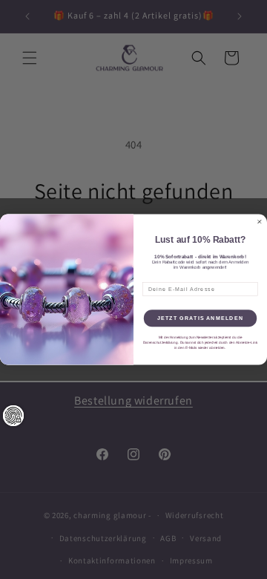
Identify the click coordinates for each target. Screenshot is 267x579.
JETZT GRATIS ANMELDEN (200, 318)
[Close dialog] (259, 221)
